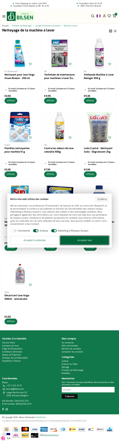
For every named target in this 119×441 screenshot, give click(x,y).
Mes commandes (70, 345)
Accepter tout (84, 240)
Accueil (5, 25)
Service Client (8, 342)
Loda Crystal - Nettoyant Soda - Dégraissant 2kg (98, 150)
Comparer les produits (72, 351)
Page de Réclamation (12, 348)
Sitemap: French (69, 421)
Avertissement (29, 421)
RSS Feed (82, 421)
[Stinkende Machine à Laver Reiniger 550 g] (99, 53)
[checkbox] (20, 231)
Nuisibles (66, 373)
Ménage (65, 367)
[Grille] (110, 31)
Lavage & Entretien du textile (47, 25)
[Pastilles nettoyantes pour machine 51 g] (19, 127)
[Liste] (115, 31)
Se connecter (68, 342)
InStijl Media (40, 417)
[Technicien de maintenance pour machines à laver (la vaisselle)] (59, 53)
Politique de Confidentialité (15, 358)
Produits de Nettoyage (22, 25)
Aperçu (103, 199)
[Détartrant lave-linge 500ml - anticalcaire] (19, 274)
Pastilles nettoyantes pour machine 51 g (17, 150)
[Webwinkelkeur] (50, 435)
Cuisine (65, 361)
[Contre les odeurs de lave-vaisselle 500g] (59, 127)
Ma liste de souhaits (71, 348)
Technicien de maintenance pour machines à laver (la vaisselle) (59, 76)
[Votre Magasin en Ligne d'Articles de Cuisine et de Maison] (20, 16)
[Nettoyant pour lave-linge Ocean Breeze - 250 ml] (19, 53)
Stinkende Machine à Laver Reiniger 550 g (99, 76)
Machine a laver (70, 25)
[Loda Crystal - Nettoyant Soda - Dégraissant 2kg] (99, 127)
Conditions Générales (12, 351)
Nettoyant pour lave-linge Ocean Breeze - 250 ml (19, 76)
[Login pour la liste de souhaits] (30, 64)
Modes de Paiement (11, 354)
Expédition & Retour (11, 361)
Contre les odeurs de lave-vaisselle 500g (59, 150)
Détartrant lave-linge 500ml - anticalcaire (16, 297)
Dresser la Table (69, 364)
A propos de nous (10, 345)
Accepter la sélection (35, 240)
